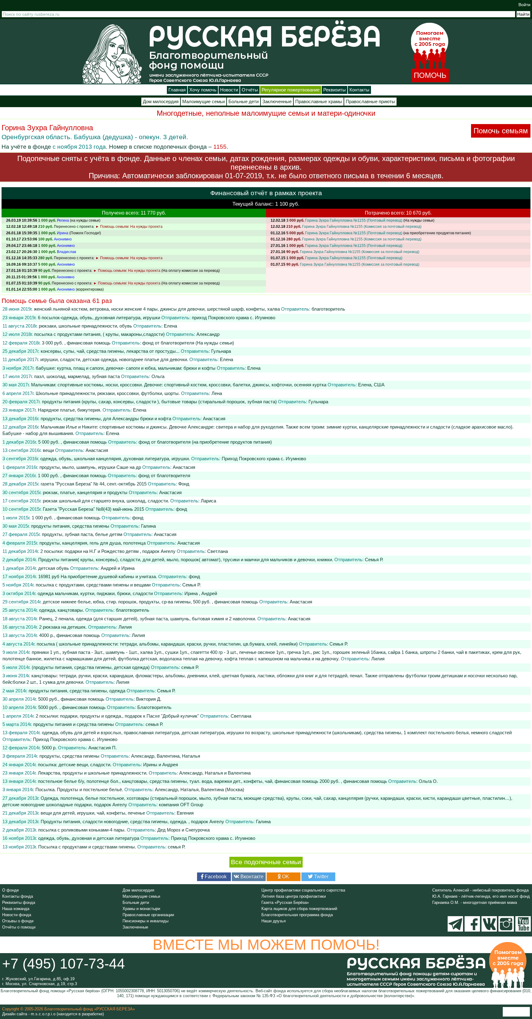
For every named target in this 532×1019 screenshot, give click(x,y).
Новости (229, 89)
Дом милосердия (161, 101)
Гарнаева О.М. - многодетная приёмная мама (474, 902)
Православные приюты (370, 101)
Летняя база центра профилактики (293, 896)
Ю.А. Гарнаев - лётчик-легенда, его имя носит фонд (481, 896)
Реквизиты (334, 89)
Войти (524, 4)
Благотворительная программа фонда (297, 914)
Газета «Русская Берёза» (285, 902)
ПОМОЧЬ (430, 75)
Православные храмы (318, 101)
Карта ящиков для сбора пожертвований (299, 908)
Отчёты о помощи (18, 927)
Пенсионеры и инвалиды (145, 921)
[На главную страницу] (112, 54)
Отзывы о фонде (18, 921)
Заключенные (277, 101)
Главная (177, 89)
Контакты (359, 89)
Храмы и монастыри (141, 908)
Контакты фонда (17, 896)
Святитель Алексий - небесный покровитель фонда (480, 890)
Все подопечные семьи (266, 862)
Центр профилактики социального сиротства (303, 890)
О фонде (10, 890)
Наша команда (15, 908)
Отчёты (250, 89)
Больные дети (243, 101)
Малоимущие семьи (203, 101)
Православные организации (148, 914)
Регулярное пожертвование (291, 89)
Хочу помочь (202, 89)
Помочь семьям (501, 131)
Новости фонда (16, 914)
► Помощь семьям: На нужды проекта (129, 226)
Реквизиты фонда (18, 902)
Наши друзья (273, 921)
